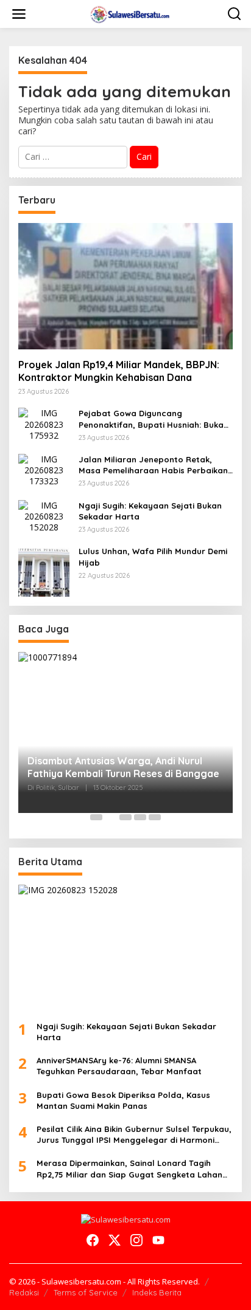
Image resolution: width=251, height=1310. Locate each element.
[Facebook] (93, 1240)
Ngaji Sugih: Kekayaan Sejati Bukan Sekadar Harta (150, 511)
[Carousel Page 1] (96, 817)
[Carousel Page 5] (155, 817)
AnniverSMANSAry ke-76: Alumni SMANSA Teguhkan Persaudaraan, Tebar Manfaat (119, 1065)
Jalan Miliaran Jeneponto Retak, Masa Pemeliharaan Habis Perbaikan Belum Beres (153, 465)
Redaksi (24, 1292)
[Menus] (19, 14)
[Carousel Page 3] (125, 817)
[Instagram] (136, 1240)
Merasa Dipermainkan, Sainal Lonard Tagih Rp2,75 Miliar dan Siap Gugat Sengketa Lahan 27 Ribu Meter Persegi (129, 1168)
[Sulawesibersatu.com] (128, 13)
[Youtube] (158, 1240)
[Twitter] (114, 1240)
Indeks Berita (157, 1292)
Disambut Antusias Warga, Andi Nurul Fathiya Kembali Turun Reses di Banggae (123, 767)
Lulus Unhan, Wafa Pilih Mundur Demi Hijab (153, 556)
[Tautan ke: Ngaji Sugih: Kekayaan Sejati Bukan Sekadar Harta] (43, 515)
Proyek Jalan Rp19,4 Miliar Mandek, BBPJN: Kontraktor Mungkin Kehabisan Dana (118, 370)
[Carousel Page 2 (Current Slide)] (111, 817)
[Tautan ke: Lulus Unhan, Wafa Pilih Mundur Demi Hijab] (43, 570)
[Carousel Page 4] (140, 817)
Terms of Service (86, 1292)
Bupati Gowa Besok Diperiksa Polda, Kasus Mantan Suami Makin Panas (123, 1100)
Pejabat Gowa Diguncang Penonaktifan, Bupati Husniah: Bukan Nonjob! (153, 419)
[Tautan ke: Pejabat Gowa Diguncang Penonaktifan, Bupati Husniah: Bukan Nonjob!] (43, 423)
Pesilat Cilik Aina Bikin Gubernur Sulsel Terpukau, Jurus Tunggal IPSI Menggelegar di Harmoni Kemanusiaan (134, 1134)
